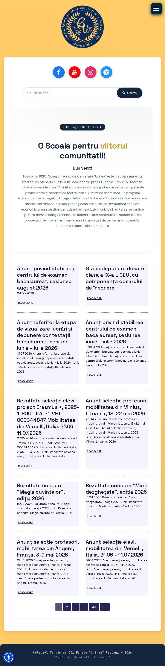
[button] (8, 657)
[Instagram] (90, 72)
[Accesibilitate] (106, 72)
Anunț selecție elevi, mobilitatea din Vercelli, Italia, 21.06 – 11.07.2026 (114, 548)
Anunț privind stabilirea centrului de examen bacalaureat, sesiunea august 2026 (46, 278)
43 (94, 607)
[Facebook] (59, 72)
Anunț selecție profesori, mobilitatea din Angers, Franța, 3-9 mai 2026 (48, 548)
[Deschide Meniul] (156, 8)
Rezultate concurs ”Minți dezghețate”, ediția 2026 (116, 488)
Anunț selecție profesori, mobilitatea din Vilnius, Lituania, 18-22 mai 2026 (116, 407)
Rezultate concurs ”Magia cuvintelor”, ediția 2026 (41, 492)
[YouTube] (75, 72)
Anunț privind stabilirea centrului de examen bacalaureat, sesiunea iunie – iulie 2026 (114, 332)
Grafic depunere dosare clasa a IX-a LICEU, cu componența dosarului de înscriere (115, 278)
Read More (25, 303)
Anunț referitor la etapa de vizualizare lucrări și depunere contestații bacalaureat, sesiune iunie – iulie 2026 (46, 335)
